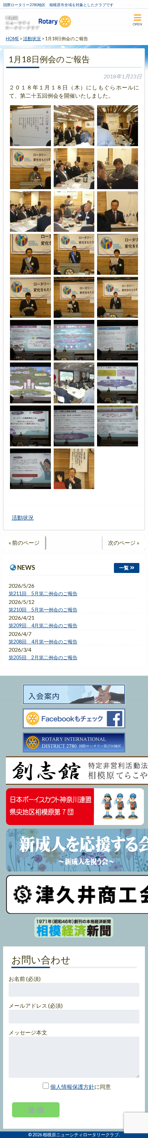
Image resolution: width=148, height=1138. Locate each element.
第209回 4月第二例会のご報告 (43, 625)
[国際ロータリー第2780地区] (74, 743)
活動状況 (23, 517)
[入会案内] (74, 694)
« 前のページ (24, 542)
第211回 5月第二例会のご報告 (43, 593)
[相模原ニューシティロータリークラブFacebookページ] (74, 718)
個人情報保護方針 (72, 1086)
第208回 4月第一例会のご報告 (43, 641)
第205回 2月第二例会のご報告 (43, 657)
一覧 (124, 568)
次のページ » (123, 542)
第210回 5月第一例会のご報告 (43, 610)
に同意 (80, 1086)
